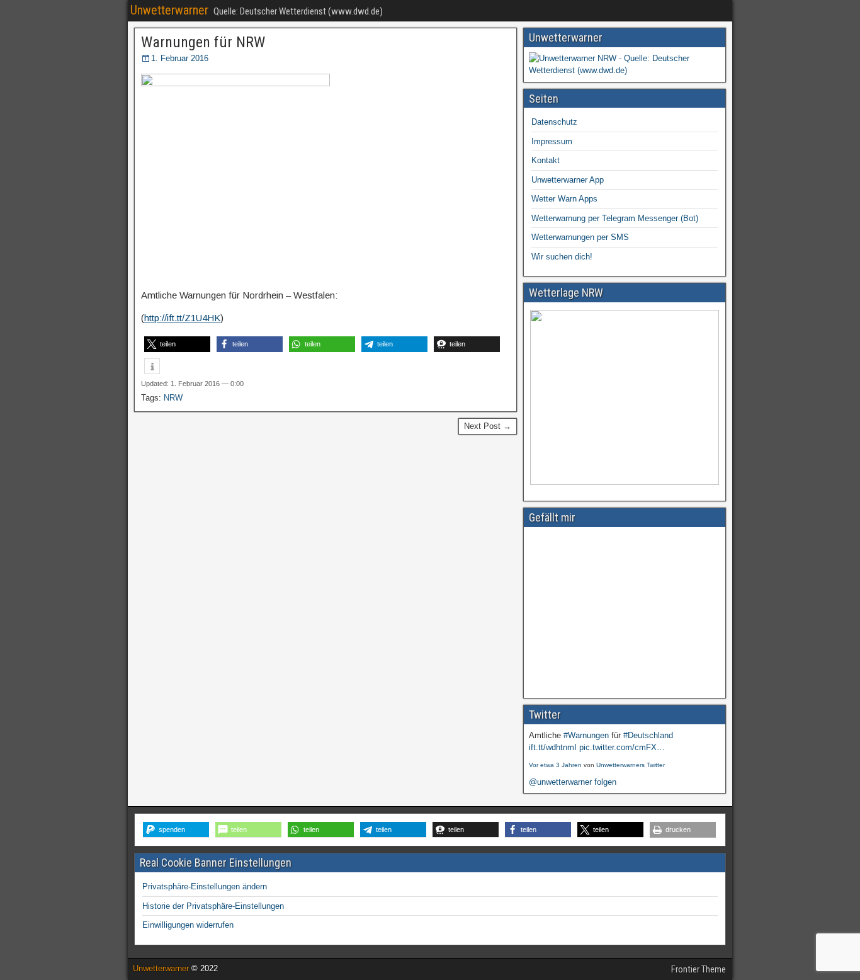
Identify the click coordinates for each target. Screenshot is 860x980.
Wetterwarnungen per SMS (580, 237)
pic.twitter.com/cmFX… (622, 747)
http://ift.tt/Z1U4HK (182, 317)
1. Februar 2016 (179, 58)
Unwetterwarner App (567, 180)
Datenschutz (554, 122)
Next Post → (487, 426)
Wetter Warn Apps (564, 198)
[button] (177, 344)
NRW (173, 397)
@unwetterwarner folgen (572, 782)
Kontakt (545, 160)
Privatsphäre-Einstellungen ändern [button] (204, 886)
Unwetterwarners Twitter (630, 764)
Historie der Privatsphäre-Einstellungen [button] (213, 906)
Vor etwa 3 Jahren (555, 764)
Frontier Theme (698, 969)
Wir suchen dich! (561, 256)
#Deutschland (648, 735)
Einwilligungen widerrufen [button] (188, 925)
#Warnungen (586, 735)
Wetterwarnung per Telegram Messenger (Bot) (614, 218)
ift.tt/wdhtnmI (553, 747)
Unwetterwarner (169, 10)
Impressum (551, 141)
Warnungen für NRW (203, 42)
